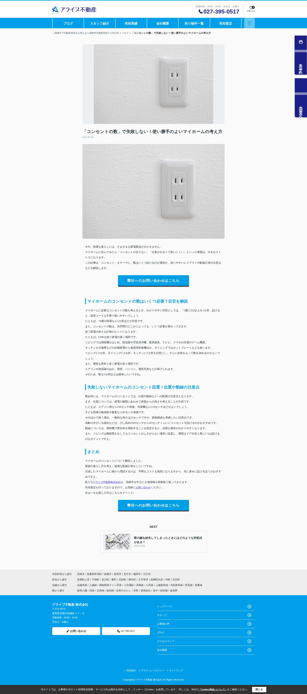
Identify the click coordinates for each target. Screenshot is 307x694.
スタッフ (162, 615)
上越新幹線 (162, 585)
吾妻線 (198, 585)
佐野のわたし (123, 590)
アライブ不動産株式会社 (106, 482)
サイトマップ (176, 670)
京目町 (176, 579)
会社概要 (162, 23)
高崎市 (81, 574)
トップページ (164, 606)
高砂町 (123, 579)
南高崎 (110, 590)
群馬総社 (146, 590)
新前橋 (164, 590)
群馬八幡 (82, 590)
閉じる (259, 689)
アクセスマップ (165, 641)
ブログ (68, 23)
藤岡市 (137, 574)
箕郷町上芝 (83, 579)
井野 (135, 590)
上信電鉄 (129, 585)
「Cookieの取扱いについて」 (213, 689)
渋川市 (147, 574)
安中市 (127, 574)
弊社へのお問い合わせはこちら (153, 280)
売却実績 (131, 23)
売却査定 (225, 23)
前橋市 (108, 574)
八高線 (150, 585)
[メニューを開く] (249, 23)
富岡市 (117, 574)
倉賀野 (173, 590)
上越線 (93, 585)
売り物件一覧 (194, 23)
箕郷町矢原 (157, 579)
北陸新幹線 (177, 585)
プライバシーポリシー (152, 670)
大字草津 (143, 579)
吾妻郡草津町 (94, 574)
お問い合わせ (143, 487)
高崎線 (140, 585)
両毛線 (189, 585)
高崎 (91, 590)
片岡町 (96, 579)
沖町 (168, 579)
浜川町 (106, 579)
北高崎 (100, 590)
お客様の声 (163, 623)
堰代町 (132, 579)
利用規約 (131, 670)
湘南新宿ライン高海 (110, 585)
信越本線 (82, 585)
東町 (114, 579)
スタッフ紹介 (99, 23)
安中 (155, 590)
